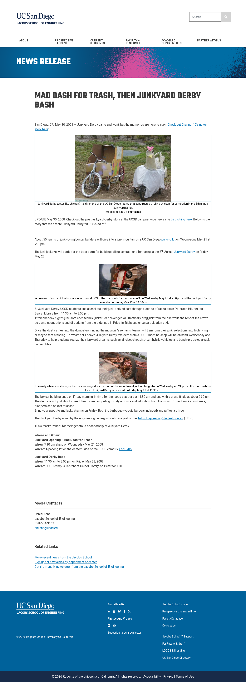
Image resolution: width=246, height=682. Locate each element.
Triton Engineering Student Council (160, 418)
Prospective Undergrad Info (179, 611)
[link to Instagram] (114, 611)
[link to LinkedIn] (109, 611)
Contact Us (169, 625)
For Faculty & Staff (173, 643)
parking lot (168, 239)
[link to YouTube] (114, 625)
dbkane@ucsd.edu (47, 528)
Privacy (168, 676)
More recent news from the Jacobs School (63, 557)
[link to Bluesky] (119, 611)
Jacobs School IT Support (178, 636)
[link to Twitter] (129, 611)
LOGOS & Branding (173, 650)
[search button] (226, 17)
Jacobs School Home (175, 604)
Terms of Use (185, 676)
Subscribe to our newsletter (124, 632)
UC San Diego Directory (176, 657)
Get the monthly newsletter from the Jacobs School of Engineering (79, 566)
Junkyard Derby (184, 252)
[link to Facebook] (124, 611)
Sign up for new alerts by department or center (66, 562)
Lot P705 (125, 449)
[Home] (40, 18)
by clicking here (181, 219)
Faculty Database (172, 618)
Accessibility (152, 676)
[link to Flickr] (109, 625)
